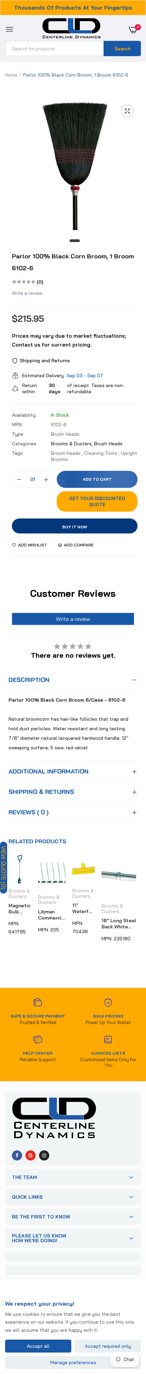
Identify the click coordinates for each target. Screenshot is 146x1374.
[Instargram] (44, 1155)
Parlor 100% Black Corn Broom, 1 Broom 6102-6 (73, 262)
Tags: (18, 453)
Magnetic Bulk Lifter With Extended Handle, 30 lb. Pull (19, 908)
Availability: (24, 415)
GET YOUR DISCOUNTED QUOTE (97, 501)
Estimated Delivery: (43, 375)
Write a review (27, 293)
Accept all (38, 1346)
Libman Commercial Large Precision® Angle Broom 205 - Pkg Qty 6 (52, 915)
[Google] (30, 1155)
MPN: (17, 424)
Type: (18, 434)
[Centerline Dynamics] (71, 29)
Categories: (24, 444)
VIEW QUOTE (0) (3, 867)
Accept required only (108, 1346)
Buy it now (74, 526)
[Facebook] (17, 1155)
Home (11, 75)
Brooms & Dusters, (72, 444)
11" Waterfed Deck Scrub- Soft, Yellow (83, 908)
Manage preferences (73, 1362)
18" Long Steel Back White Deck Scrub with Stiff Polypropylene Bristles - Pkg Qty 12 (119, 923)
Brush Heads (108, 444)
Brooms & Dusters (19, 893)
